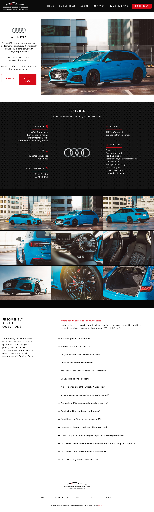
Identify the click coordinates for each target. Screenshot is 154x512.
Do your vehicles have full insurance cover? (81, 354)
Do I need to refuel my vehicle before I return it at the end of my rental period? (98, 443)
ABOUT (84, 6)
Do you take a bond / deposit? (75, 378)
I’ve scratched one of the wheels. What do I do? (83, 387)
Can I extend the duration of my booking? (80, 411)
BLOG (94, 498)
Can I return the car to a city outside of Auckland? (84, 427)
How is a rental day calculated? (75, 346)
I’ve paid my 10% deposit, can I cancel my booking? (84, 403)
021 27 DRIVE (120, 6)
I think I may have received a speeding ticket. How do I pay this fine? (93, 435)
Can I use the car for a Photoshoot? (77, 362)
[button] (103, 321)
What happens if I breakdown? (75, 338)
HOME (50, 6)
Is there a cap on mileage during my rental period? (85, 395)
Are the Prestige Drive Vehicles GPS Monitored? (83, 370)
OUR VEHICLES (67, 6)
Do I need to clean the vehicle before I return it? (83, 451)
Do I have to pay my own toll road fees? (79, 459)
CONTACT (99, 6)
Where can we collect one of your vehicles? (81, 320)
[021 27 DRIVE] (111, 6)
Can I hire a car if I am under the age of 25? (81, 419)
